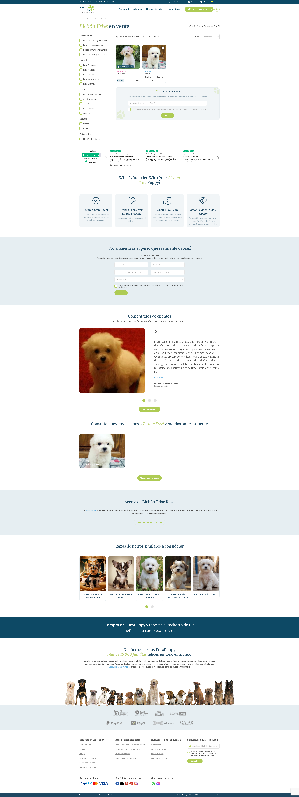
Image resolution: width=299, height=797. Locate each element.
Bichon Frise (90, 510)
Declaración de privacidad (108, 795)
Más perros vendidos (149, 478)
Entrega (82, 754)
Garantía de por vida (87, 763)
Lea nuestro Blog (157, 754)
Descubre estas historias (119, 667)
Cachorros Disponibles (202, 9)
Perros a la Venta (85, 745)
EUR (204, 2)
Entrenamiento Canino (87, 767)
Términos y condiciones (87, 795)
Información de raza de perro (126, 758)
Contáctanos (156, 745)
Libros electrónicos (122, 754)
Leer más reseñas (149, 409)
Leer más (158, 378)
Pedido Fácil (84, 749)
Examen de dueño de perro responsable (130, 745)
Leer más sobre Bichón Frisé (149, 522)
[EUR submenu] (205, 1)
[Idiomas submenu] (219, 1)
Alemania (164, 386)
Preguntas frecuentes (87, 758)
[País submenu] (194, 1)
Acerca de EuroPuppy (159, 749)
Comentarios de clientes (160, 758)
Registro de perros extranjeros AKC (128, 749)
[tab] (143, 400)
